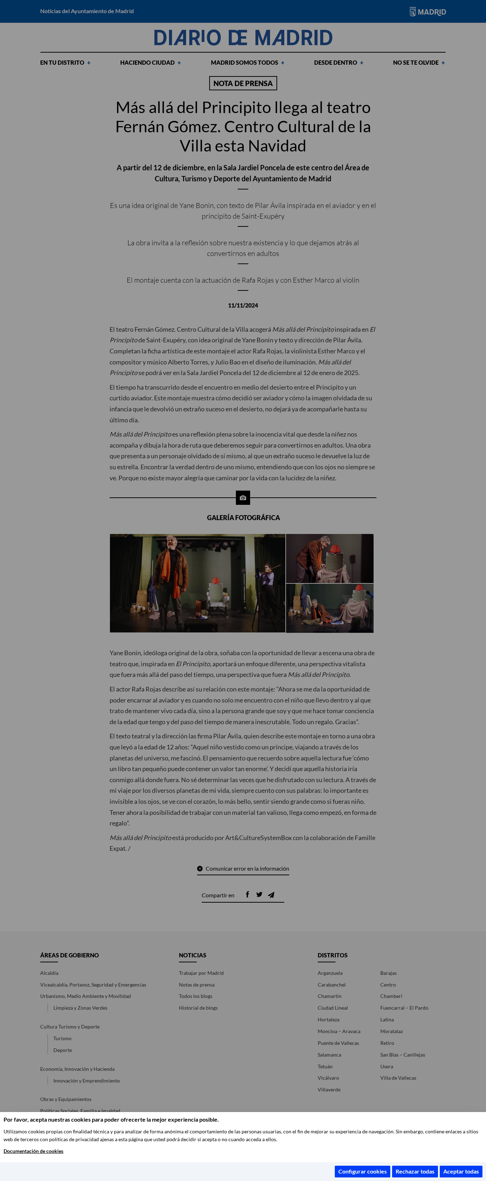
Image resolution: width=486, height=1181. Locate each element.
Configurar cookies (362, 1171)
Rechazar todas (415, 1171)
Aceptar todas (461, 1171)
